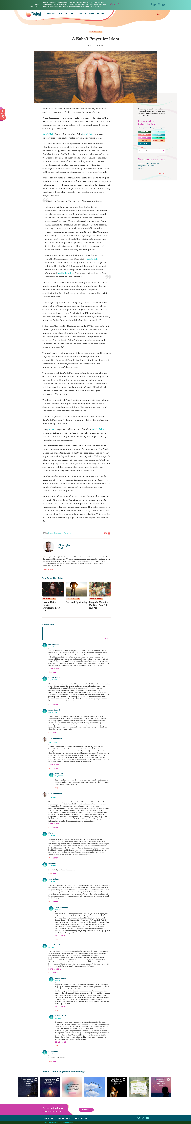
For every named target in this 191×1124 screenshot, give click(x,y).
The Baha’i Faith (66, 14)
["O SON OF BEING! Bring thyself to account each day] (118, 1087)
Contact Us (47, 1118)
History (144, 138)
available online (66, 273)
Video (79, 14)
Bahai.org (102, 4)
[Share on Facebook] (2, 111)
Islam (50, 533)
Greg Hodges (53, 879)
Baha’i (52, 429)
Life (159, 132)
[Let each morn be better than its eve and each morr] (95, 1087)
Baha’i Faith (88, 134)
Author (51, 740)
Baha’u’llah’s (98, 429)
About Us (51, 14)
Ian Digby (52, 863)
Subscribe (86, 1110)
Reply (56, 672)
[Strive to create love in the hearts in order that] (72, 1087)
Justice (144, 135)
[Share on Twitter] (2, 115)
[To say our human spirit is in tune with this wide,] (28, 1087)
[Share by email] (106, 533)
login (160, 14)
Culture (159, 135)
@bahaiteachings (76, 1071)
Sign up (161, 174)
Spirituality (95, 32)
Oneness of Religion (62, 533)
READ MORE (48, 569)
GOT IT (114, 5)
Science (158, 138)
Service (144, 132)
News (144, 141)
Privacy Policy (64, 1118)
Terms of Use (81, 1118)
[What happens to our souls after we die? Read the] (162, 1087)
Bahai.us (98, 6)
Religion (144, 143)
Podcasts (89, 14)
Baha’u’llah (47, 134)
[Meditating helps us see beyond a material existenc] (50, 1087)
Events (100, 14)
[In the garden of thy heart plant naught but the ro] (140, 1087)
